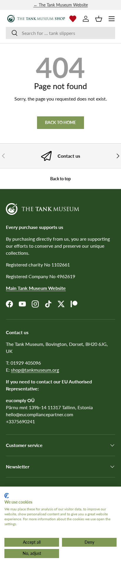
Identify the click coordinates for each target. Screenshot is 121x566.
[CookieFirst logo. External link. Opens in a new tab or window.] (6, 495)
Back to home (60, 122)
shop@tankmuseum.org (35, 370)
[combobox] (60, 33)
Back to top (60, 178)
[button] (98, 18)
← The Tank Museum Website (60, 4)
